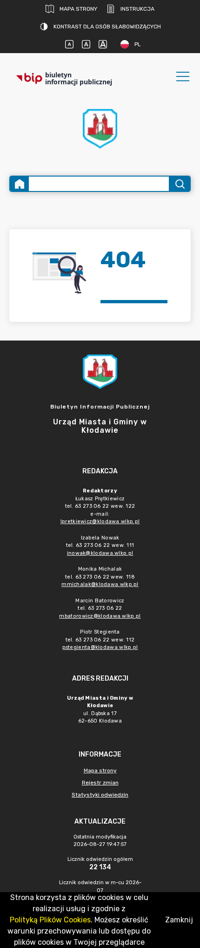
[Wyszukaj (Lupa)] (179, 184)
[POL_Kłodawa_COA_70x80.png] (100, 129)
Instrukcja (137, 9)
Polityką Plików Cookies (50, 919)
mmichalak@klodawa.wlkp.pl (100, 584)
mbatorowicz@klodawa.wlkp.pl (99, 616)
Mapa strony (78, 9)
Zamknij (179, 919)
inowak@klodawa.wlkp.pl (100, 553)
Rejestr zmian (100, 782)
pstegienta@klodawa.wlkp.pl (100, 647)
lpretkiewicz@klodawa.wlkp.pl (100, 521)
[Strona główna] (19, 184)
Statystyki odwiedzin (100, 794)
